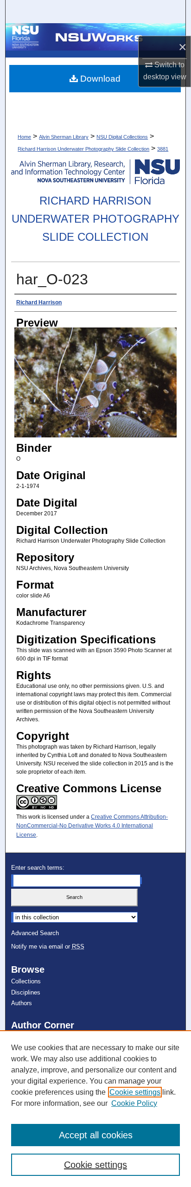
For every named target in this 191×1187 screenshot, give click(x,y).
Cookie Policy (134, 1103)
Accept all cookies (96, 1135)
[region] (95, 1108)
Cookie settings (134, 1092)
